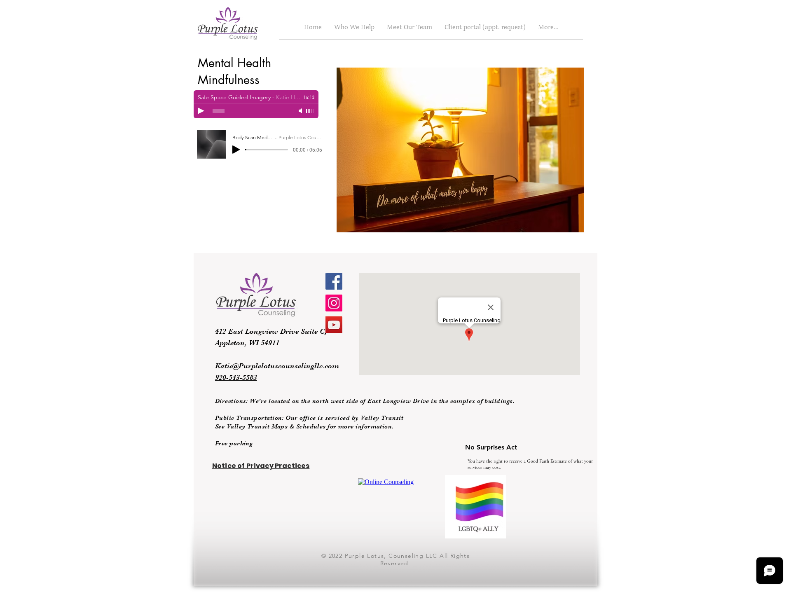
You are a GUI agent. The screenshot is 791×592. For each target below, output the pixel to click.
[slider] (310, 111)
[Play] (201, 111)
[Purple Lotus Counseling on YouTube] (333, 324)
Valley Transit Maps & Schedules (276, 426)
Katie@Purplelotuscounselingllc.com (277, 366)
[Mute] (301, 111)
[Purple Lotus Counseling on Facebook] (333, 281)
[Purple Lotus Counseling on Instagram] (333, 303)
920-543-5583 (236, 377)
